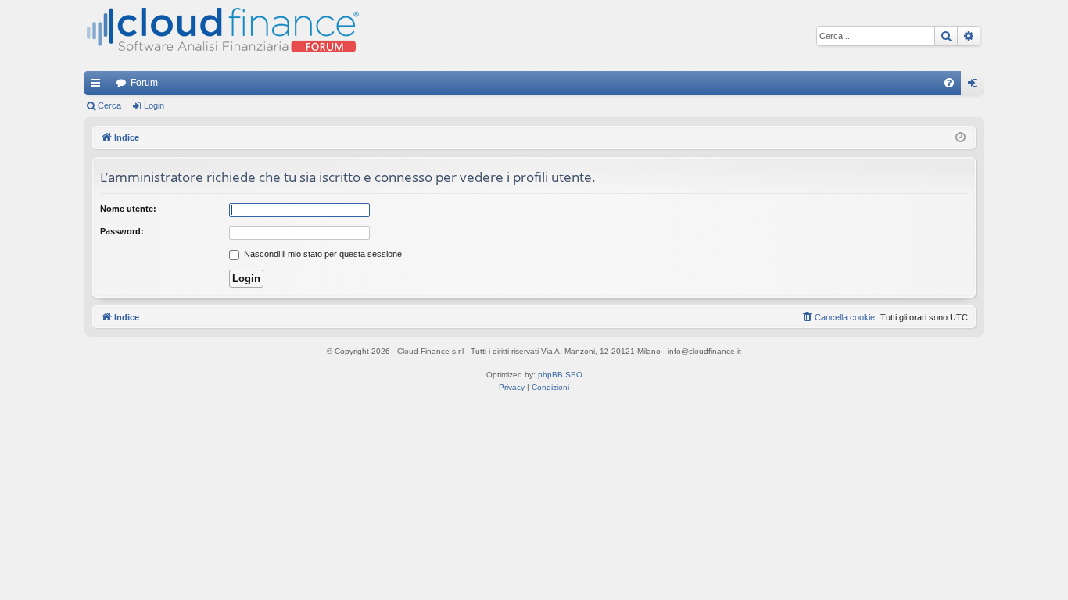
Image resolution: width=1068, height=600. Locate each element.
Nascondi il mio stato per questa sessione (322, 254)
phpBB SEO (560, 374)
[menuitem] (949, 83)
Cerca (109, 105)
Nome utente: (128, 208)
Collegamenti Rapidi (98, 86)
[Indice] (221, 35)
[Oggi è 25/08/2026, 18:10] (960, 138)
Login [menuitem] (975, 86)
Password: (122, 231)
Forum (144, 82)
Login (154, 105)
